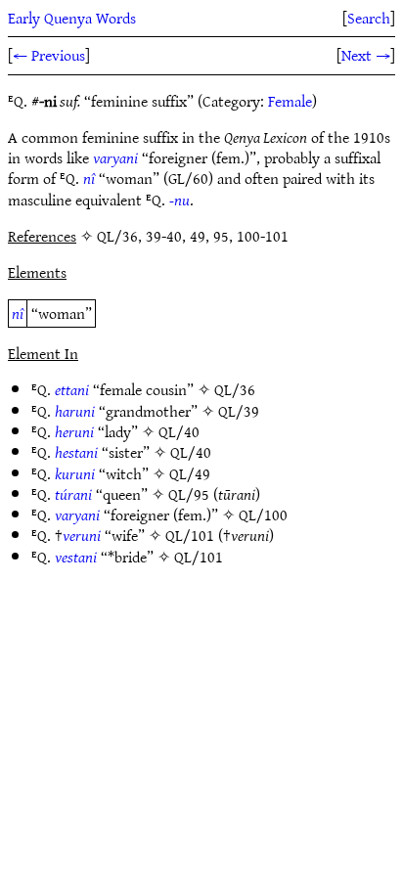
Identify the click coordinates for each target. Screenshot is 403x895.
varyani (115, 157)
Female (290, 100)
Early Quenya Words (72, 17)
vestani (76, 556)
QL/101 (189, 535)
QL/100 (263, 514)
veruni (82, 535)
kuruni (75, 473)
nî (89, 178)
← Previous (49, 54)
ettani (72, 389)
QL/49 (189, 473)
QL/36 (234, 389)
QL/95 (188, 494)
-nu (179, 199)
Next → (365, 54)
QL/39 (238, 411)
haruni (75, 411)
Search (368, 17)
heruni (74, 431)
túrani (73, 494)
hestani (76, 452)
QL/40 (179, 431)
